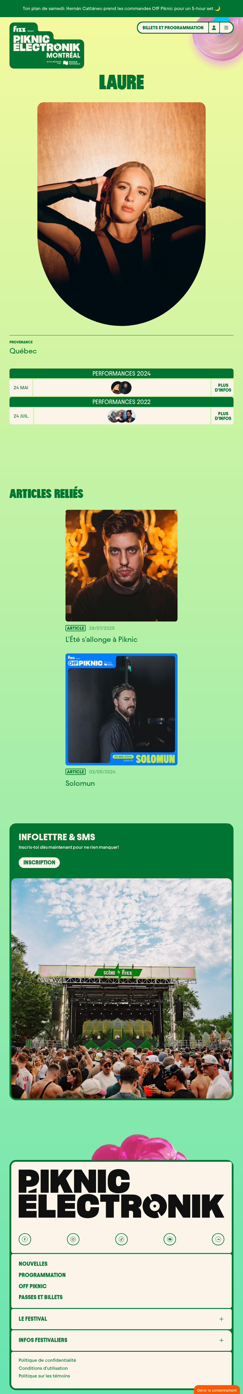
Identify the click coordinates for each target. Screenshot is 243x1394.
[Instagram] (73, 1239)
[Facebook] (25, 1239)
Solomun (80, 783)
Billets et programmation (173, 27)
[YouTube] (170, 1239)
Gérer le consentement (217, 1390)
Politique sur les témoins (44, 1376)
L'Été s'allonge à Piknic (101, 639)
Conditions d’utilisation (43, 1368)
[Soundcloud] (218, 1239)
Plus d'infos (223, 387)
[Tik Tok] (121, 1239)
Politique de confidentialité (47, 1360)
